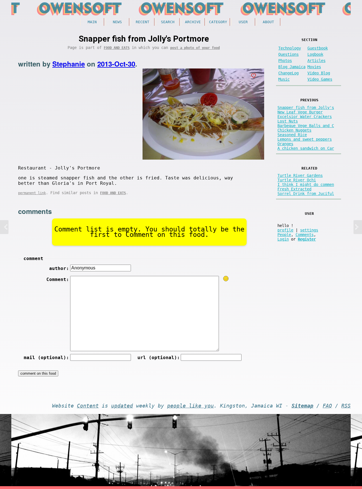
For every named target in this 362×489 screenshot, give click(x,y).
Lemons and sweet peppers (304, 139)
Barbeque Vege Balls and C (305, 125)
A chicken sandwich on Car (305, 148)
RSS (346, 406)
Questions (288, 54)
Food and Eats (117, 48)
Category (218, 22)
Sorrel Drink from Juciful (305, 193)
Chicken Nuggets (294, 130)
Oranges (285, 143)
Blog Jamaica (291, 67)
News (117, 22)
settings (309, 230)
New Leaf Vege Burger (300, 112)
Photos (285, 60)
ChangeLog (288, 73)
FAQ (327, 406)
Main (92, 22)
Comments (305, 234)
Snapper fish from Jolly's (305, 107)
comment (33, 258)
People (284, 234)
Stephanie (68, 63)
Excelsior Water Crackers (304, 116)
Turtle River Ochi (296, 180)
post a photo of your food (195, 48)
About (268, 22)
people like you (190, 406)
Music (284, 79)
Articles (316, 60)
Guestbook (317, 48)
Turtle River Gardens (300, 175)
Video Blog (318, 73)
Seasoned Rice (292, 134)
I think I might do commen (305, 184)
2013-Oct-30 (116, 63)
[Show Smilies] (226, 278)
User (243, 22)
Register (307, 239)
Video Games (319, 79)
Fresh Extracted (294, 189)
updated (122, 406)
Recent (142, 22)
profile (285, 230)
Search (167, 22)
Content (88, 406)
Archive (193, 22)
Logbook (315, 54)
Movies (314, 67)
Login (283, 239)
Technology (289, 48)
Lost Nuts (287, 121)
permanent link (32, 193)
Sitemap (302, 406)
